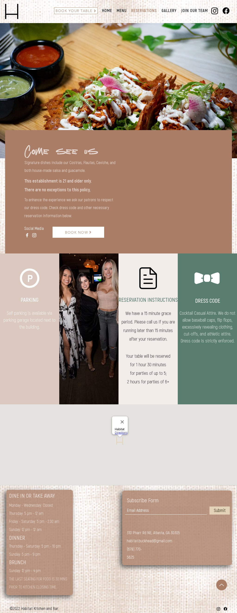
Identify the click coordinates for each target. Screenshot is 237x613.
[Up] (221, 584)
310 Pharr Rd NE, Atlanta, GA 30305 (153, 533)
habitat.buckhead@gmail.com (149, 541)
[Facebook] (226, 10)
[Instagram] (214, 10)
